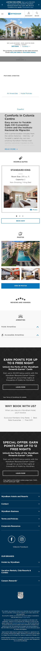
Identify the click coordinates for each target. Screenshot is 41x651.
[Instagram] (22, 540)
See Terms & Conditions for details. (15, 397)
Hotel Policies (26, 93)
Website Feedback (20, 547)
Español (20, 109)
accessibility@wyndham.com (20, 623)
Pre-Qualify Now (27, 7)
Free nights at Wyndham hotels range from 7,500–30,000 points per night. (20, 480)
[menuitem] (2, 14)
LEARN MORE (20, 387)
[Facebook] (11, 540)
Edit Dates (15, 46)
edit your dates (15, 52)
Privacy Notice (26, 617)
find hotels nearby (29, 52)
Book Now (20, 221)
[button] (2, 4)
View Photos (20, 286)
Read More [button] (10, 149)
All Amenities (12, 93)
